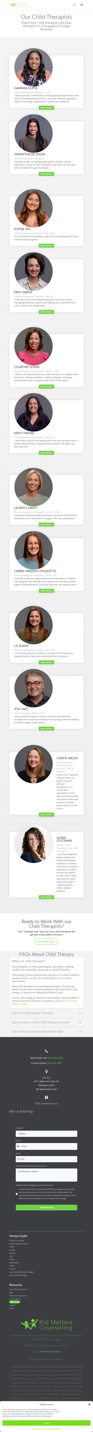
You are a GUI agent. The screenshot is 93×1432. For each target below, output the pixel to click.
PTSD (11, 1259)
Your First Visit (15, 1299)
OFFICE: (46, 1078)
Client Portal (15, 1302)
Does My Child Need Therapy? (21, 1272)
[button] (89, 1404)
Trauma (12, 1269)
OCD (11, 1256)
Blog (11, 1292)
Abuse (11, 1265)
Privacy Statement (53, 1429)
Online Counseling (16, 1240)
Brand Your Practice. (50, 1351)
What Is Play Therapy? (18, 1275)
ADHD (11, 1247)
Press (11, 1308)
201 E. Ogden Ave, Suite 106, (46, 1081)
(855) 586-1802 (55, 1057)
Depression (14, 1262)
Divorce (12, 1253)
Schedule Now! (46, 941)
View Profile (46, 108)
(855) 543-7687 (54, 1063)
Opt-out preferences (39, 1429)
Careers (12, 1305)
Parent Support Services (19, 1243)
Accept (46, 1423)
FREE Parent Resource (46, 1103)
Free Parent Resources (18, 1289)
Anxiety (12, 1250)
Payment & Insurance (18, 1295)
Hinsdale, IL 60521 (46, 1085)
